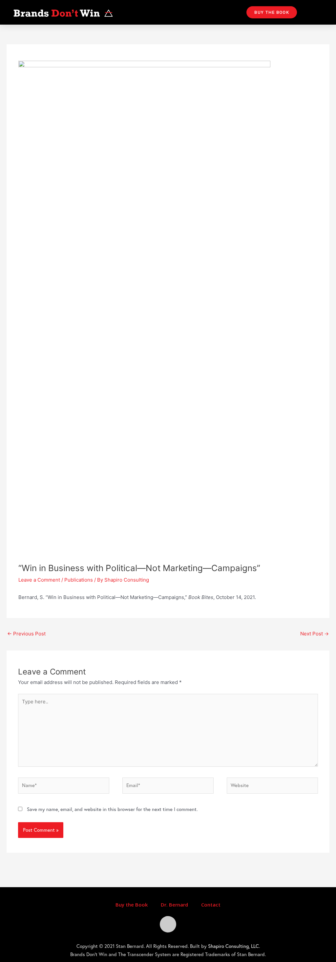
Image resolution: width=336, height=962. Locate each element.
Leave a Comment (39, 580)
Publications (78, 580)
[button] (271, 12)
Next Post (314, 634)
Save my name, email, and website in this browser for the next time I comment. (112, 809)
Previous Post (26, 634)
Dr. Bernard (174, 904)
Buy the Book (132, 904)
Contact (210, 904)
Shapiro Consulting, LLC (233, 946)
